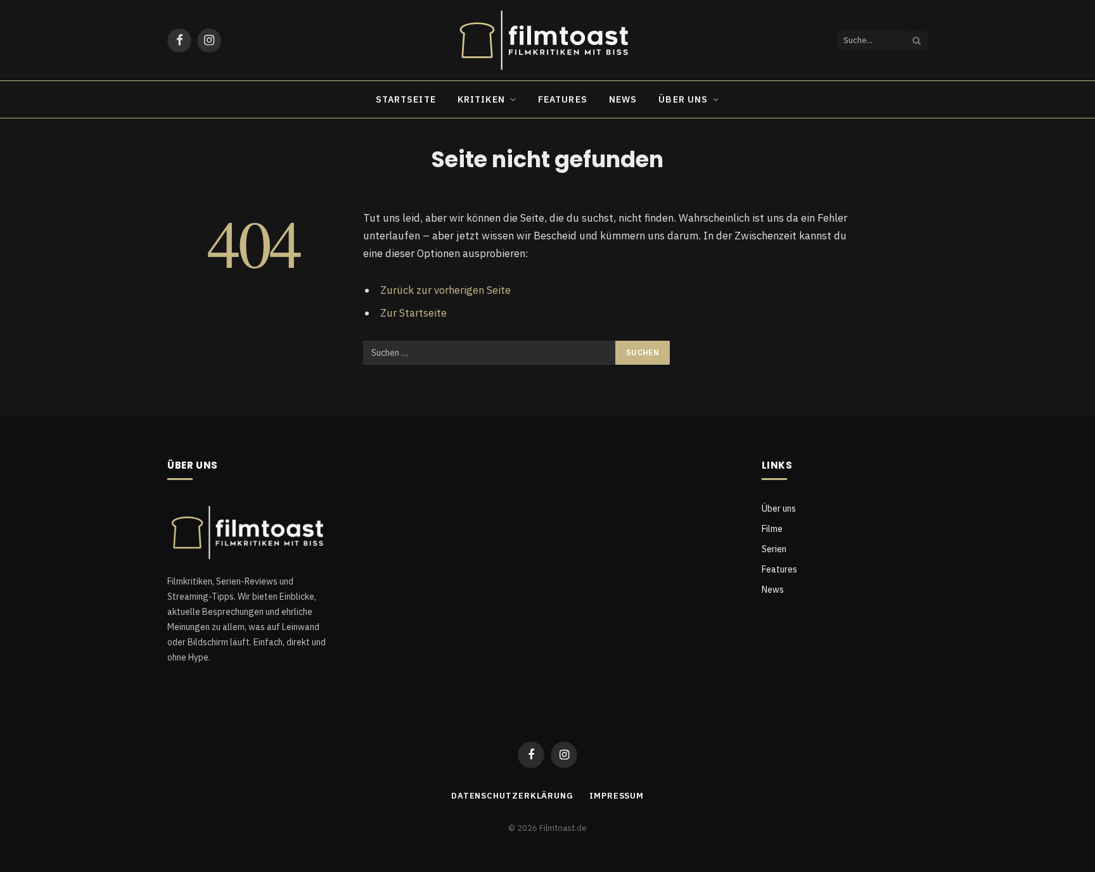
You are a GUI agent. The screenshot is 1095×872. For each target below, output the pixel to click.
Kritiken (481, 99)
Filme (772, 528)
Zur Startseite (413, 313)
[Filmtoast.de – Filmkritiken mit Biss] (547, 40)
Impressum (616, 795)
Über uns (683, 99)
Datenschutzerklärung (512, 795)
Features (562, 99)
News (623, 99)
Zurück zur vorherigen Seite (445, 290)
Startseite (406, 99)
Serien (774, 549)
